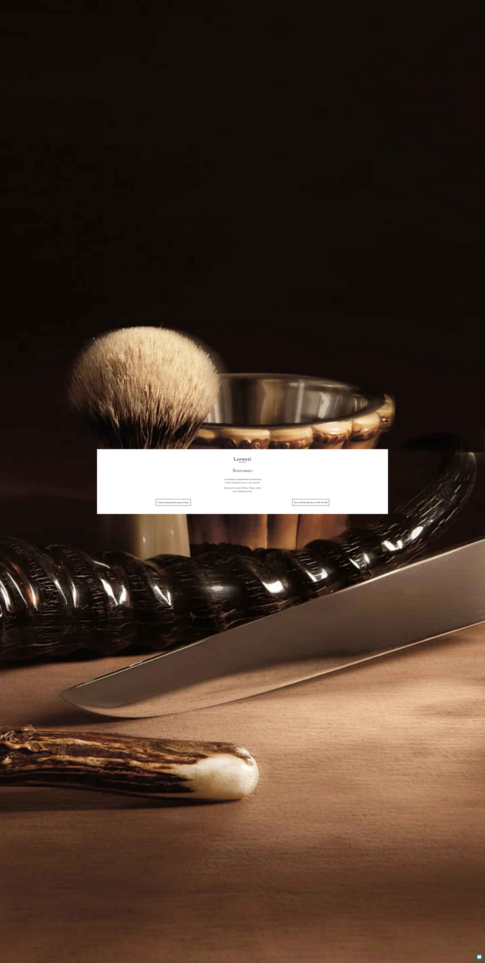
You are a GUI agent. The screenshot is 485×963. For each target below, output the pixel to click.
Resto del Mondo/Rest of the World (310, 502)
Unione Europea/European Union (173, 502)
